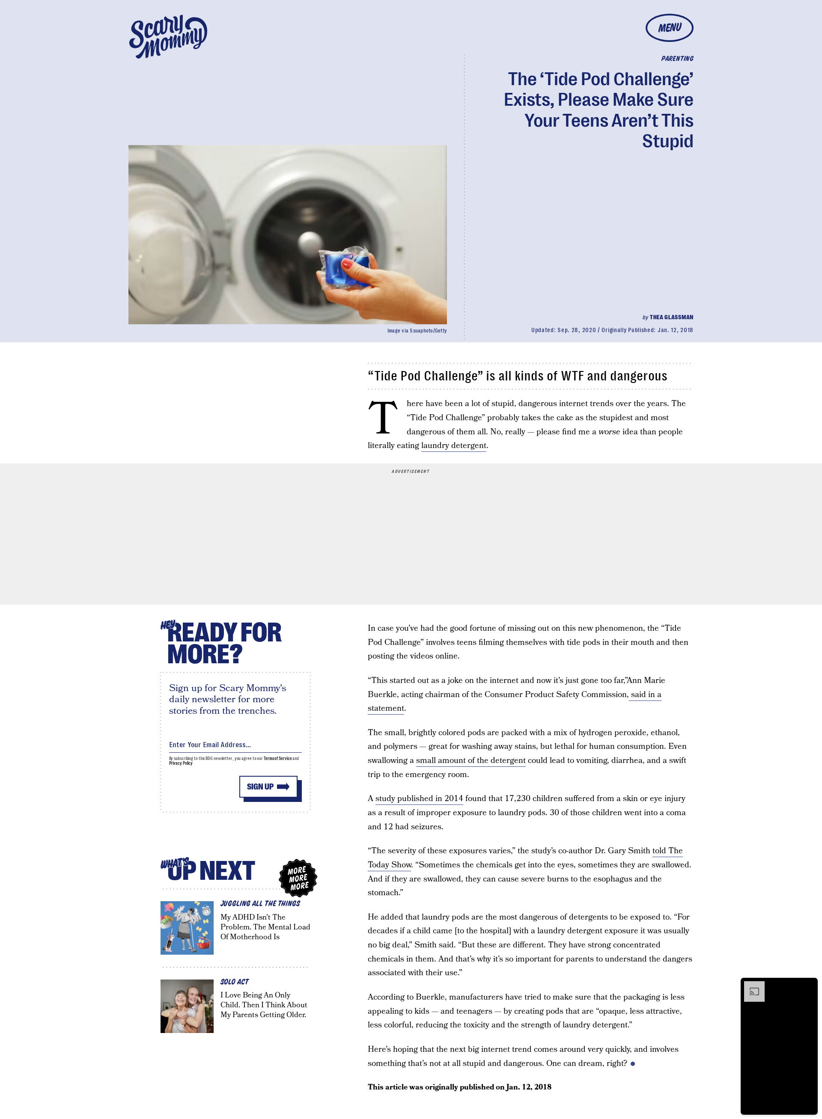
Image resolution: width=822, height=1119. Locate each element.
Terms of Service (278, 758)
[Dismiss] (808, 985)
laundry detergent (453, 445)
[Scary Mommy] (168, 37)
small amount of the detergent (471, 760)
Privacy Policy (181, 763)
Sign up (260, 787)
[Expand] (750, 985)
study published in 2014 (419, 798)
